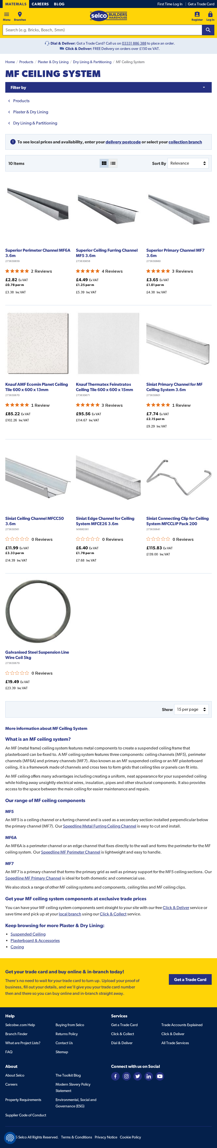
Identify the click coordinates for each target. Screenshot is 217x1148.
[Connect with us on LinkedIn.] (148, 1076)
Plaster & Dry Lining (53, 62)
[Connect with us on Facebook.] (115, 1076)
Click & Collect (113, 913)
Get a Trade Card (201, 4)
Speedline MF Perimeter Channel (70, 852)
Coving (17, 946)
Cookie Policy (130, 1137)
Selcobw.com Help (20, 1025)
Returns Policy (67, 1034)
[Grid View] (104, 163)
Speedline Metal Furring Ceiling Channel (99, 826)
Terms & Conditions (76, 1137)
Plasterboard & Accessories (35, 940)
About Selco (14, 1075)
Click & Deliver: (78, 48)
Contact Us (64, 1043)
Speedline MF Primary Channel (33, 878)
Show (167, 709)
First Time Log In (170, 4)
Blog (59, 4)
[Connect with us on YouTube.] (160, 1076)
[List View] (112, 163)
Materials (15, 4)
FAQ (8, 1052)
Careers (40, 4)
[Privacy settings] (10, 1138)
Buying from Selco (70, 1025)
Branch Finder (16, 1034)
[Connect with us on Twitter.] (137, 1076)
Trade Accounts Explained (181, 1025)
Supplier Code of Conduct (25, 1115)
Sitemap (62, 1052)
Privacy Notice (106, 1137)
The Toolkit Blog (68, 1075)
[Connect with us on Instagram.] (126, 1076)
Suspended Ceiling (28, 934)
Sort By (159, 163)
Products (26, 62)
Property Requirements (23, 1100)
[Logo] (108, 16)
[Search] (208, 30)
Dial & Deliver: (63, 43)
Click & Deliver (176, 907)
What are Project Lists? (22, 1043)
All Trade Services (175, 1043)
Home (10, 62)
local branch (70, 913)
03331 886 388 (134, 43)
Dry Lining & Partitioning (92, 62)
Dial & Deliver (122, 1043)
